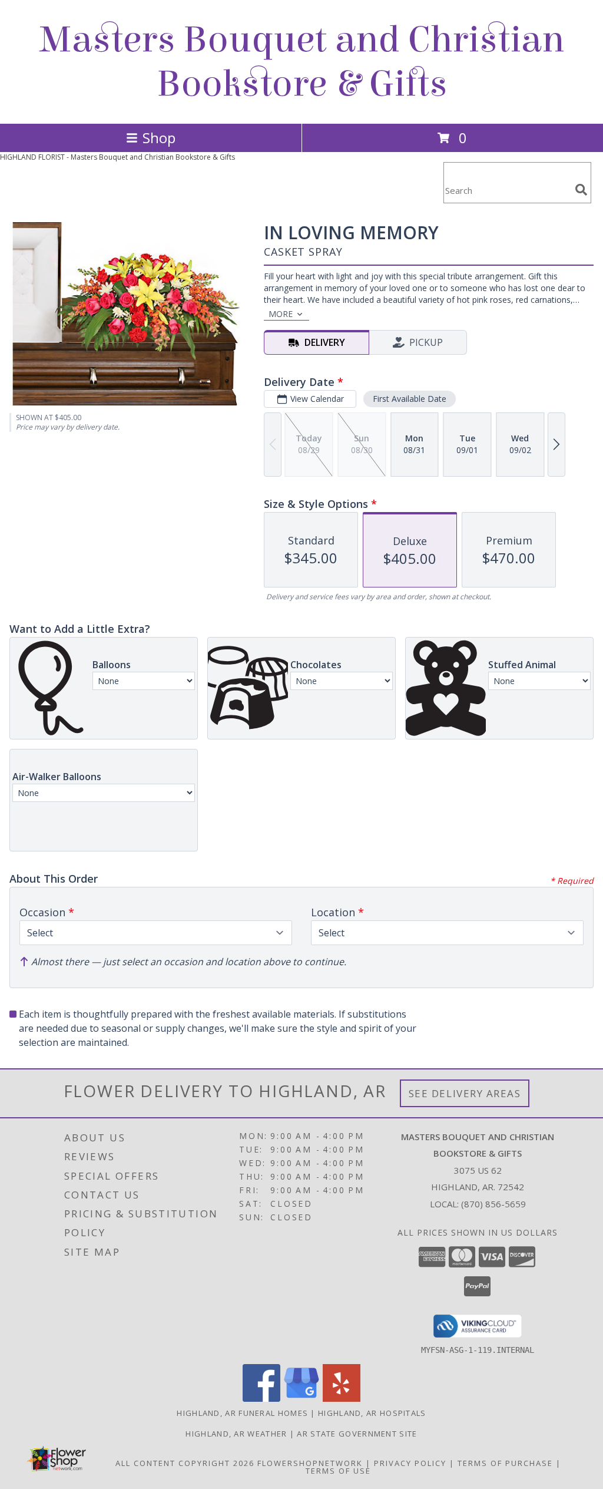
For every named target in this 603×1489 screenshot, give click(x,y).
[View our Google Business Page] (301, 1398)
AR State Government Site (357, 1433)
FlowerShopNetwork (310, 1463)
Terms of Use (338, 1470)
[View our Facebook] (261, 1398)
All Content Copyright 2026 (184, 1463)
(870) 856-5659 (493, 1204)
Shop (159, 137)
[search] (581, 189)
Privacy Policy (410, 1463)
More (281, 313)
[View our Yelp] (341, 1398)
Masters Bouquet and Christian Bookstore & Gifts (301, 62)
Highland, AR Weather (236, 1433)
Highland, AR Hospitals (372, 1413)
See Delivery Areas (465, 1093)
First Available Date (409, 398)
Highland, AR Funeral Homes (242, 1413)
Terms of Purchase (505, 1463)
